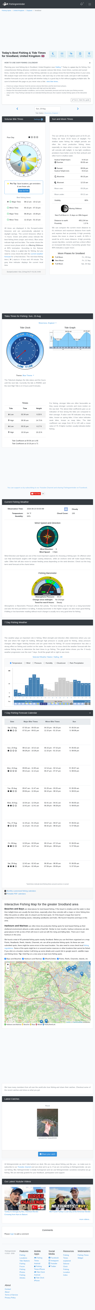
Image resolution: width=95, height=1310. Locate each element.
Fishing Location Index (66, 1272)
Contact (8, 1289)
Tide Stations (25, 1261)
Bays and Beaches (14, 959)
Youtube (53, 1263)
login (12, 1234)
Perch (47, 1106)
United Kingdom (18, 10)
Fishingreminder (16, 4)
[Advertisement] (47, 30)
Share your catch (48, 1154)
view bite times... (52, 81)
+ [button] (8, 964)
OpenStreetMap (77, 1022)
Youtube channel (24, 1167)
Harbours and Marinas (33, 959)
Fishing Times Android (38, 1260)
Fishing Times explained (67, 1258)
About (7, 1292)
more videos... (85, 1219)
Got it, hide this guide (81, 100)
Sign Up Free (23, 190)
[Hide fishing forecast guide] (90, 63)
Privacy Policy (10, 1298)
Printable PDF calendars (16, 894)
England (29, 10)
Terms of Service (11, 1295)
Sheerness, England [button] (51, 113)
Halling (58, 67)
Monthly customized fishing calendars (21, 891)
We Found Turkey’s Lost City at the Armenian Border (70, 1212)
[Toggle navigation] (89, 4)
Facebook (54, 1258)
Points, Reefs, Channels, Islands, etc (73, 959)
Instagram (54, 1261)
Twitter (53, 1266)
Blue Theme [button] (28, 375)
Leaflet (68, 1022)
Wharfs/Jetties (50, 959)
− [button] (8, 968)
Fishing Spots (6, 10)
